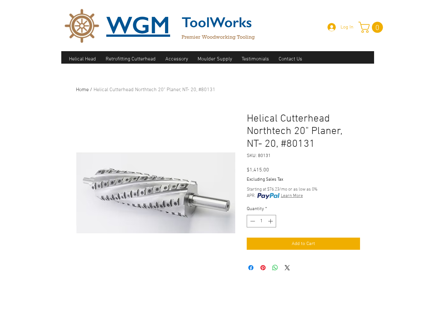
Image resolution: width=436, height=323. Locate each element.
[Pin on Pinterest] (263, 268)
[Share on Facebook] (251, 268)
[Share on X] (287, 268)
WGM (138, 25)
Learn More (292, 196)
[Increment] (271, 221)
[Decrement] (252, 221)
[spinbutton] (261, 221)
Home (82, 90)
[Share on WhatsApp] (275, 268)
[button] (372, 27)
